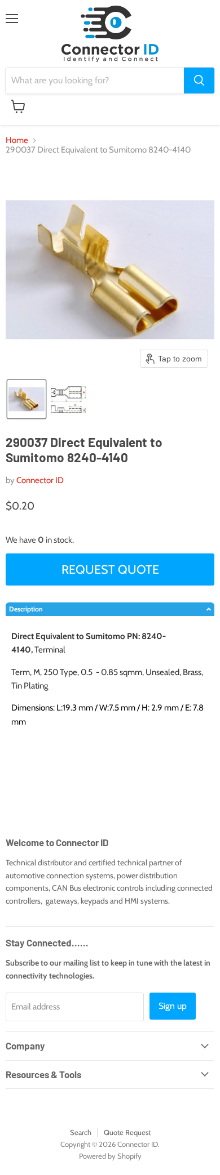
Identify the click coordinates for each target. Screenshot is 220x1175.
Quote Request (127, 1132)
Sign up (173, 1005)
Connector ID (40, 480)
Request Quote (110, 569)
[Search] (199, 80)
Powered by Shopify (110, 1155)
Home (17, 140)
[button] (26, 399)
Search (80, 1132)
